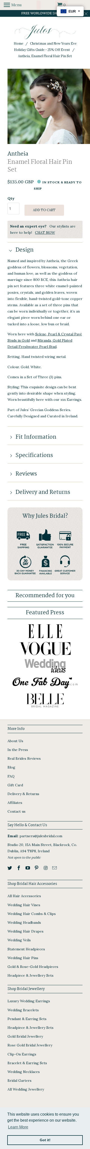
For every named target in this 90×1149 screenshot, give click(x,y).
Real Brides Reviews (24, 758)
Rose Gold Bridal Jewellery (30, 1045)
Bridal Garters (20, 1080)
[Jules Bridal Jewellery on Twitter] (10, 868)
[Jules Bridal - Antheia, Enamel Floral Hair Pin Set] (45, 106)
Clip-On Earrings (22, 1054)
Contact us (17, 811)
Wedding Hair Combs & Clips (32, 913)
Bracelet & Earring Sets (27, 1063)
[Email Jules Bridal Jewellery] (55, 868)
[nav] (13, 5)
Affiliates (15, 802)
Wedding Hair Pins (23, 958)
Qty (11, 198)
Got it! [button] (45, 1140)
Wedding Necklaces (24, 1071)
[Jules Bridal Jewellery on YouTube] (28, 868)
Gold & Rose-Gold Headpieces (33, 966)
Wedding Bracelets (23, 1010)
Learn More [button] (18, 1127)
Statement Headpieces (26, 949)
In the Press (18, 749)
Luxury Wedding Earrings (29, 1001)
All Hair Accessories (24, 896)
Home (18, 43)
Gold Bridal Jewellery (25, 1036)
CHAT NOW (45, 232)
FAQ (11, 776)
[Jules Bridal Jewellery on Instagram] (46, 868)
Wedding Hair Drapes (26, 931)
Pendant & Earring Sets (27, 1019)
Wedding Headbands (24, 922)
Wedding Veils (19, 940)
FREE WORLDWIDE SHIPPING (45, 13)
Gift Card (15, 785)
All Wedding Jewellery (26, 1089)
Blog (11, 767)
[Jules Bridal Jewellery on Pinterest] (37, 868)
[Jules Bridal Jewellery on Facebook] (19, 868)
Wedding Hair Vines (24, 905)
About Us (15, 741)
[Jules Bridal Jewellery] (45, 31)
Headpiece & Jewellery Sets (31, 975)
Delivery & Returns (23, 794)
